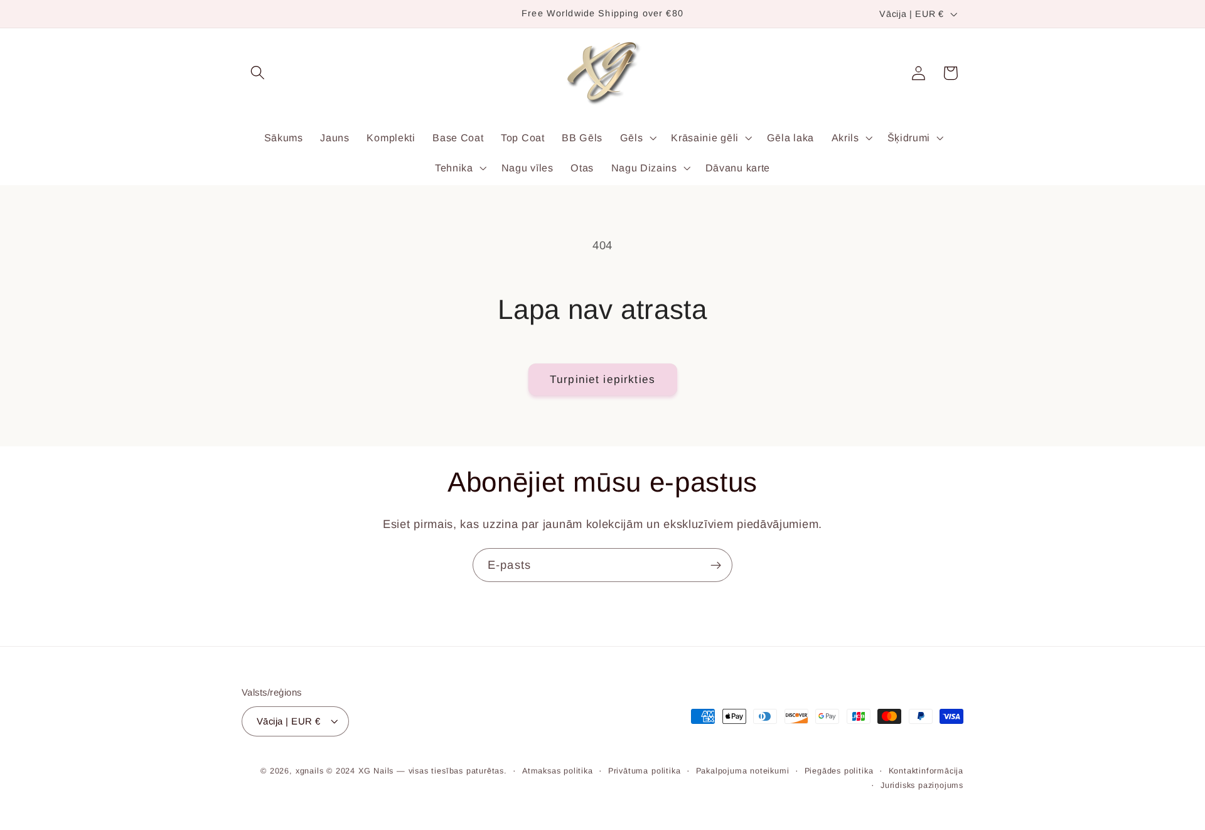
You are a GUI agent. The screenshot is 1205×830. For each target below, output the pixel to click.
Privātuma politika (644, 771)
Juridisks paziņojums (922, 785)
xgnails (310, 771)
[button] (258, 73)
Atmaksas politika (557, 771)
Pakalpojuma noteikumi (743, 771)
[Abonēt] (716, 565)
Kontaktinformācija (926, 771)
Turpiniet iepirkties (602, 379)
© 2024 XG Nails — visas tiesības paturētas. (416, 771)
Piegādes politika (839, 771)
